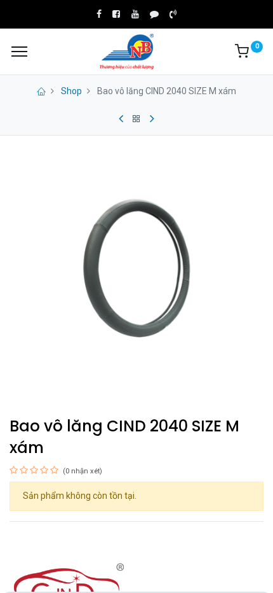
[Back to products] (136, 119)
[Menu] (19, 51)
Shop (71, 91)
